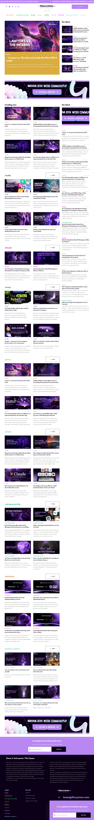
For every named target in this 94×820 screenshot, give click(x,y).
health (47, 15)
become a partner (30, 798)
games (40, 15)
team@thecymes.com (76, 797)
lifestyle (61, 15)
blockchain (10, 15)
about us (28, 792)
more (53, 175)
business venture (72, 15)
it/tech (53, 15)
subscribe (81, 6)
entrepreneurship (22, 15)
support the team (30, 795)
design (33, 15)
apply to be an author (31, 801)
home (7, 792)
